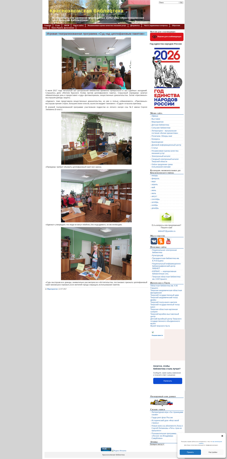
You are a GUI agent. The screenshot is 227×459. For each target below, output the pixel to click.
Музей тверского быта (160, 326)
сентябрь (156, 199)
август (154, 196)
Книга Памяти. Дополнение (63, 28)
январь (155, 176)
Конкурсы (156, 139)
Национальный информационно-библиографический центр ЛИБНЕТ (166, 266)
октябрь (155, 202)
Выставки (156, 119)
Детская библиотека (160, 125)
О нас (57, 25)
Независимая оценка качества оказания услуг (107, 25)
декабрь (155, 208)
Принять (190, 452)
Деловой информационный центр (166, 145)
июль (154, 193)
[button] (222, 436)
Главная (47, 25)
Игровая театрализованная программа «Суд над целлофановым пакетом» (95, 33)
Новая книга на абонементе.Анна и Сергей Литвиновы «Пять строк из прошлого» (167, 428)
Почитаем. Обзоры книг (162, 136)
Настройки (213, 452)
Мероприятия (52, 289)
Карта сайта (78, 25)
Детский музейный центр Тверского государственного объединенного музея (165, 321)
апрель (155, 184)
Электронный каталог (161, 156)
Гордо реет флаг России (162, 418)
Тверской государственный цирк (164, 295)
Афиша (155, 116)
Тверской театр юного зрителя (163, 302)
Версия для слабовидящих (169, 36)
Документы (135, 25)
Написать (168, 381)
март (154, 181)
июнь (154, 190)
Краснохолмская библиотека (86, 10)
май (153, 187)
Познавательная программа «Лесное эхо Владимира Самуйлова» (164, 436)
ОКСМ (66, 25)
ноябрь (155, 205)
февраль (155, 179)
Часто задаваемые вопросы (156, 25)
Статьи (155, 148)
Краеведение (157, 142)
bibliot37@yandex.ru (166, 231)
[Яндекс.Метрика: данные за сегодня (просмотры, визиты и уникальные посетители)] (119, 451)
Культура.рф (157, 255)
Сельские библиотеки (161, 128)
